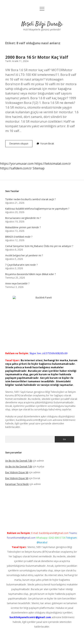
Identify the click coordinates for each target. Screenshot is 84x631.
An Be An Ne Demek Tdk (18, 460)
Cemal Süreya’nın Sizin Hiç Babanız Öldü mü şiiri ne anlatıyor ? (39, 246)
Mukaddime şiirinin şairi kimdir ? (23, 227)
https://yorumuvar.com (17, 163)
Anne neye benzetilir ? (17, 283)
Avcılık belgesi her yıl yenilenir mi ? (24, 255)
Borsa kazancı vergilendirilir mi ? (23, 218)
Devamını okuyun (20, 144)
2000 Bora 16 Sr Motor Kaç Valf (36, 57)
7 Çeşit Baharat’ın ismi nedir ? (21, 264)
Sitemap (39, 168)
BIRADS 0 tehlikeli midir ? (18, 236)
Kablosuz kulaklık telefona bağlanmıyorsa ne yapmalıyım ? (37, 208)
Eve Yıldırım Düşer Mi (16, 472)
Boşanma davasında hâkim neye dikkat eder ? (30, 274)
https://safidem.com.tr (16, 168)
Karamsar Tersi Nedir (17, 484)
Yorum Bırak (47, 143)
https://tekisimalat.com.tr (52, 163)
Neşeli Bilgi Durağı (42, 24)
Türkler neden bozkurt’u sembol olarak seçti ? (30, 199)
